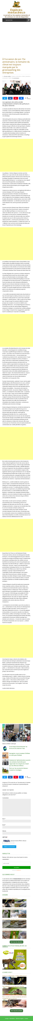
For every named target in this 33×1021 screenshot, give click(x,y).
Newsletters (12, 1018)
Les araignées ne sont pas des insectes (13, 986)
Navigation (9, 20)
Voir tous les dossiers (16, 942)
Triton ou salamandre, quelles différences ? (14, 976)
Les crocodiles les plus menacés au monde (14, 919)
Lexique (7, 1018)
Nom (3, 818)
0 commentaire (15, 78)
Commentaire (5, 798)
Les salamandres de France (9, 898)
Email (3, 824)
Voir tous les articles (16, 1010)
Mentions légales (20, 1018)
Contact (26, 1018)
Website (4, 831)
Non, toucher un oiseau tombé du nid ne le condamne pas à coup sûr (14, 997)
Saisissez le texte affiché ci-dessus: (18, 840)
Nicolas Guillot (7, 76)
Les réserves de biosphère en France (12, 909)
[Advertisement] (16, 39)
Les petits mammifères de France (11, 930)
